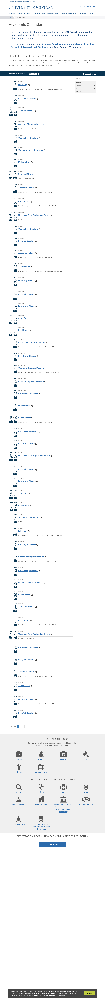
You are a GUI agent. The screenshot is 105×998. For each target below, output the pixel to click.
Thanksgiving (24, 266)
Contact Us (89, 6)
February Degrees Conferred (31, 381)
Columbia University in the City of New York (22, 2)
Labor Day (22, 84)
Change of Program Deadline (31, 124)
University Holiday (26, 280)
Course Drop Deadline (28, 137)
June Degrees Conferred (29, 517)
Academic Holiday (26, 187)
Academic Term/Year (17, 73)
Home (10, 17)
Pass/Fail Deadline (26, 240)
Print (95, 74)
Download (88, 74)
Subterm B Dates (25, 173)
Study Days (23, 318)
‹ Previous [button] (13, 727)
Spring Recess (24, 417)
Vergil (94, 6)
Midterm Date (24, 161)
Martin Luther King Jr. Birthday (31, 342)
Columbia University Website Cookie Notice (49, 995)
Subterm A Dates (25, 110)
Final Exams (23, 330)
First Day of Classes (27, 98)
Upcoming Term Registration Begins (34, 215)
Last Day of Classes (27, 306)
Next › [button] (27, 727)
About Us (82, 6)
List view (33, 74)
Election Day (23, 201)
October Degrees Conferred (30, 149)
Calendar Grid (43, 74)
